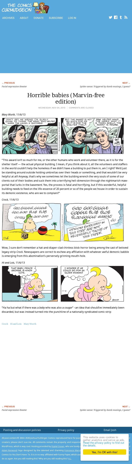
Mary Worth (30, 324)
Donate (39, 17)
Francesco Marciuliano (75, 450)
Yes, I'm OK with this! (105, 452)
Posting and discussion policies (22, 430)
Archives (8, 17)
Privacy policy (66, 430)
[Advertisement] (58, 47)
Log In (72, 17)
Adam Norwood (9, 450)
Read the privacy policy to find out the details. (103, 443)
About (24, 17)
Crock (5, 324)
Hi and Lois (16, 324)
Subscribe (56, 17)
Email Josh (110, 430)
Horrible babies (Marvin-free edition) (66, 98)
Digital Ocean (58, 446)
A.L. (69, 458)
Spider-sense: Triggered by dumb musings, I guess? (105, 86)
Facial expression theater (14, 86)
